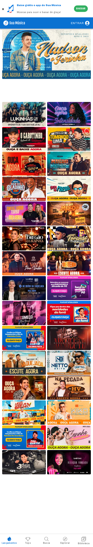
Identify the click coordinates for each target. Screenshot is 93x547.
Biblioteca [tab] (84, 543)
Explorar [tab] (65, 543)
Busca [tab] (46, 543)
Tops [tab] (28, 543)
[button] (3, 8)
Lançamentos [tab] (9, 543)
